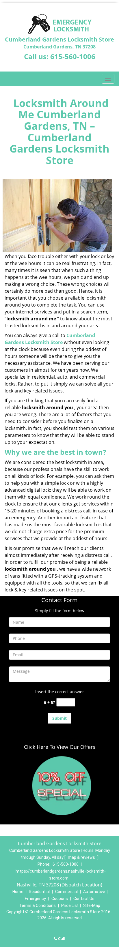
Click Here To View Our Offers (59, 746)
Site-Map (91, 905)
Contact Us (83, 898)
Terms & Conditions (37, 905)
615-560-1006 (72, 56)
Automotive (94, 891)
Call (61, 938)
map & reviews (82, 857)
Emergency (35, 898)
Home (17, 891)
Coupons (59, 898)
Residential (39, 891)
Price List (70, 905)
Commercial (66, 891)
